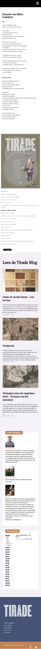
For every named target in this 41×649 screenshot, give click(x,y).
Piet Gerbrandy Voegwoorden (8, 232)
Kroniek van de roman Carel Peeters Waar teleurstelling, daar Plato (17, 241)
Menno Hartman (20, 539)
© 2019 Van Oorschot (17, 645)
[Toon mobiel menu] (37, 3)
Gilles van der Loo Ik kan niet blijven (10, 197)
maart (8, 542)
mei (7, 539)
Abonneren (7, 630)
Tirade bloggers (9, 623)
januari (8, 545)
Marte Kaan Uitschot (6, 202)
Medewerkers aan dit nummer (8, 244)
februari (8, 543)
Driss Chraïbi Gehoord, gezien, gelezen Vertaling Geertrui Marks (17, 230)
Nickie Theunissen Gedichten (8, 218)
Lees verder (6, 314)
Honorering (8, 628)
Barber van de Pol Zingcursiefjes (9, 199)
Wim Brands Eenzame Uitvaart (8, 194)
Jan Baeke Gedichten (6, 238)
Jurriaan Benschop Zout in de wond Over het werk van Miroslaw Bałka (18, 216)
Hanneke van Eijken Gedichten (8, 210)
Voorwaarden (7, 645)
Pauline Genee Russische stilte (8, 224)
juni (7, 537)
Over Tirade (8, 625)
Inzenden (7, 632)
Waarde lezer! (4, 191)
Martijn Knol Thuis (5, 235)
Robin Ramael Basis (6, 227)
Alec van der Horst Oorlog (7, 213)
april (7, 540)
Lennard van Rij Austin (6, 221)
